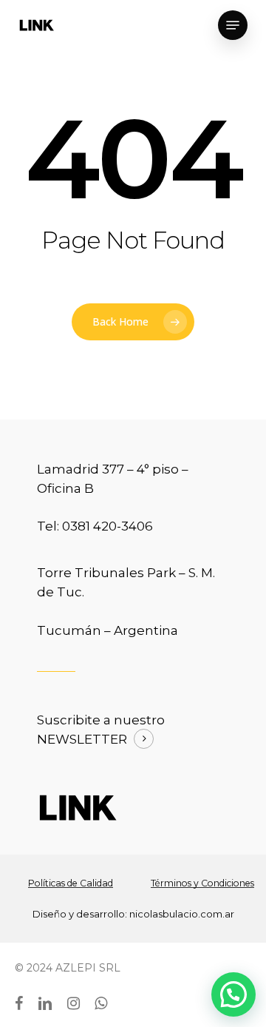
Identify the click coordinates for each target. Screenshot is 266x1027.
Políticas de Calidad (70, 883)
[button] (233, 994)
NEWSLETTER (82, 739)
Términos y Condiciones (202, 883)
